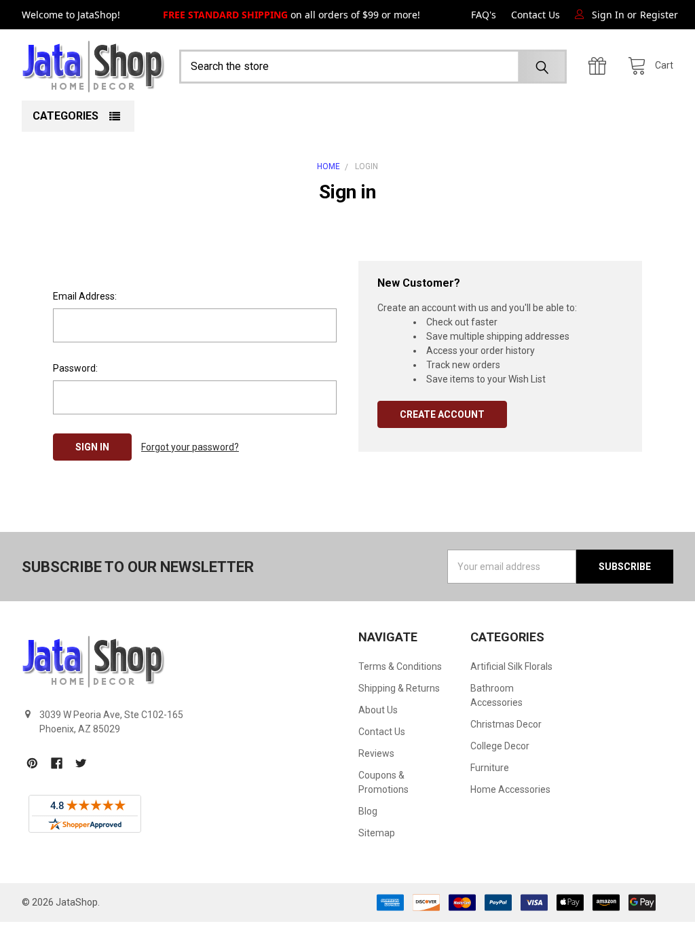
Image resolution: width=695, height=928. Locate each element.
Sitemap (376, 832)
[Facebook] (56, 763)
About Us (378, 709)
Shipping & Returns (399, 688)
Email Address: (85, 296)
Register (659, 14)
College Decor (499, 745)
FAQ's (483, 14)
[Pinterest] (32, 763)
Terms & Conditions (400, 666)
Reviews (376, 753)
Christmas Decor (506, 724)
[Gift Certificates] (600, 66)
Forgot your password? (190, 447)
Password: (75, 368)
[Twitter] (81, 763)
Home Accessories (510, 789)
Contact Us (535, 14)
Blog (367, 811)
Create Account (442, 414)
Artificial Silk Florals (511, 666)
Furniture (489, 767)
